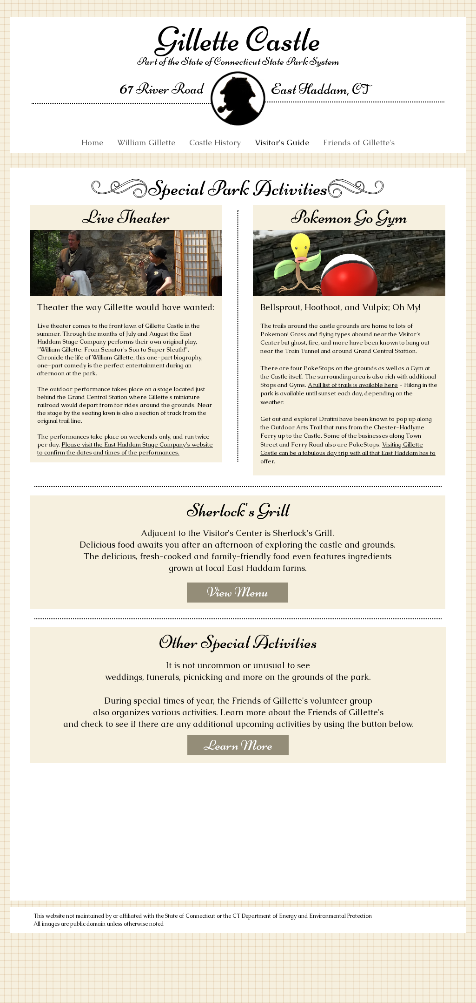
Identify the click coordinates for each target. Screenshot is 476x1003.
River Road (168, 89)
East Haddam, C (316, 89)
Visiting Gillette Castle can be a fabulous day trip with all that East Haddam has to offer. (348, 453)
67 (126, 87)
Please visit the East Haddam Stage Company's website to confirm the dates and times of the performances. (125, 448)
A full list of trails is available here (353, 385)
